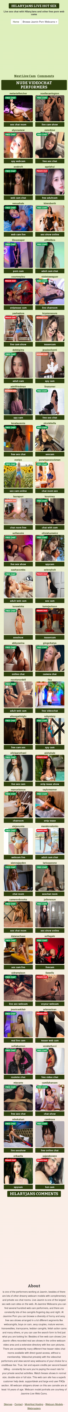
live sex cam (18, 784)
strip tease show (49, 784)
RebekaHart (18, 1119)
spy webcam (18, 161)
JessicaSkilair (18, 1009)
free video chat (49, 1077)
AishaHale (49, 752)
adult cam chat (49, 271)
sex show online (50, 234)
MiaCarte (18, 1082)
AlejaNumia (18, 826)
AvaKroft (18, 166)
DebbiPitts (18, 349)
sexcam (50, 454)
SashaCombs (18, 569)
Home (16, 21)
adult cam (18, 381)
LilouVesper (18, 239)
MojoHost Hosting (34, 1404)
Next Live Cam (25, 76)
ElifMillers (49, 239)
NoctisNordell (18, 679)
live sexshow (18, 1150)
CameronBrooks (18, 899)
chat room (18, 893)
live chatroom (49, 307)
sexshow (18, 637)
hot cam (49, 1187)
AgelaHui (50, 166)
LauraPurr (18, 496)
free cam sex (18, 747)
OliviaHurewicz (50, 533)
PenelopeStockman (50, 459)
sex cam (49, 600)
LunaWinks (18, 606)
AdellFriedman (18, 386)
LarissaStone (50, 862)
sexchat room (49, 893)
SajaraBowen (50, 1155)
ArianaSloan (49, 1009)
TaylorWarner (50, 789)
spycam (49, 564)
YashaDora (18, 313)
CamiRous (50, 1119)
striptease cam (18, 307)
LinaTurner (49, 386)
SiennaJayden (18, 862)
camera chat (50, 674)
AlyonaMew (18, 130)
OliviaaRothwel (18, 752)
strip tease (50, 820)
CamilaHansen (50, 1082)
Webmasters (34, 1408)
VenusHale (18, 203)
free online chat (50, 1150)
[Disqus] (34, 1239)
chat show (50, 1113)
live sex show (18, 564)
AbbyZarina (18, 643)
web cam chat (18, 197)
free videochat (50, 710)
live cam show (50, 124)
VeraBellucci (50, 1046)
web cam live (18, 234)
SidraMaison (18, 972)
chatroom (18, 820)
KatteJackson (50, 606)
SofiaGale (50, 936)
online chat (18, 674)
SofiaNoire (18, 533)
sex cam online (18, 490)
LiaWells (50, 972)
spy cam (49, 381)
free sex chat (50, 161)
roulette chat (18, 1077)
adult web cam (18, 600)
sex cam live (18, 967)
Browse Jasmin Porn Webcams (39, 21)
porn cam (18, 271)
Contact (19, 1404)
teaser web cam (50, 1040)
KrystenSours (49, 313)
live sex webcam (18, 1003)
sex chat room (18, 124)
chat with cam (50, 527)
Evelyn (18, 459)
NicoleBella (50, 423)
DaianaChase (18, 936)
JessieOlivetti (50, 349)
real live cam (18, 1040)
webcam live (18, 857)
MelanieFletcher (18, 93)
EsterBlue (50, 130)
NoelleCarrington (49, 93)
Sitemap (8, 1404)
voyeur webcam (50, 1003)
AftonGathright (18, 716)
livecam (50, 967)
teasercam (50, 344)
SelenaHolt (50, 569)
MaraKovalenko (49, 826)
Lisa (50, 679)
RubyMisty (49, 716)
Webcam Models (54, 1404)
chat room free (18, 527)
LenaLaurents (18, 423)
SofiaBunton (18, 1046)
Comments (45, 76)
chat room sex (50, 490)
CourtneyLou (18, 276)
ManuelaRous (18, 789)
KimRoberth (50, 203)
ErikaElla (18, 1155)
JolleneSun (50, 899)
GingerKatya (49, 643)
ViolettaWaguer (49, 276)
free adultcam (49, 197)
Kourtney (50, 496)
